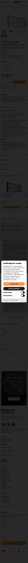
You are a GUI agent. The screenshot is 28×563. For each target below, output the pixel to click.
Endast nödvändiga (14, 288)
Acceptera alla (14, 284)
